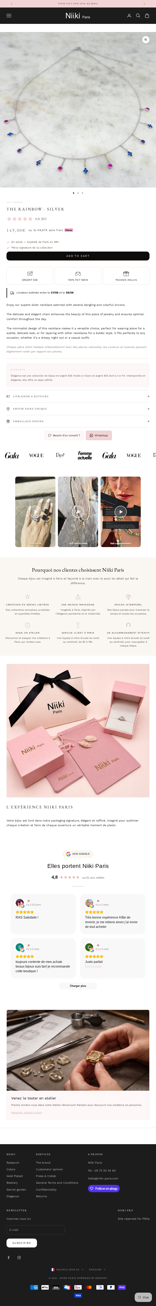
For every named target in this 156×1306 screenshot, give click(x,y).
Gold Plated (14, 1176)
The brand (43, 1162)
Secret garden (16, 1189)
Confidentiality (46, 1189)
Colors (10, 1169)
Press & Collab (46, 1176)
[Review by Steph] (28, 945)
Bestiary (12, 1182)
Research (12, 1162)
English (95, 1269)
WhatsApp (101, 435)
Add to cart (78, 255)
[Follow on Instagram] (19, 1258)
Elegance (12, 1196)
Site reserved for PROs (134, 1218)
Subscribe (21, 1242)
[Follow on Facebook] (8, 1258)
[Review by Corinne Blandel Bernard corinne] (98, 945)
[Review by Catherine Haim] (98, 900)
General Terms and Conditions (57, 1182)
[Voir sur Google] (20, 903)
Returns (41, 1196)
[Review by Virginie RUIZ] (28, 900)
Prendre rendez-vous (26, 1112)
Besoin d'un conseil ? (66, 435)
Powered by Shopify (92, 1278)
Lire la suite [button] (93, 966)
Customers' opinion (49, 1169)
